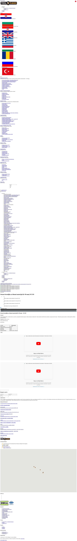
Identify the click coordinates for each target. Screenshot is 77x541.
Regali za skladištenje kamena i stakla (5, 125)
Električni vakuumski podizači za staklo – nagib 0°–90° (11, 227)
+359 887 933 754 (3, 283)
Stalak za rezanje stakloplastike (6, 169)
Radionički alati (4, 108)
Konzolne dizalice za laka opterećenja (7, 139)
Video (1, 332)
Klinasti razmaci (4, 109)
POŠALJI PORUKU (9, 283)
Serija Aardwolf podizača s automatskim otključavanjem (10, 80)
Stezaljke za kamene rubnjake (6, 86)
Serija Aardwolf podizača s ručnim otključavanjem (11, 195)
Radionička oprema (3, 100)
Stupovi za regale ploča (5, 128)
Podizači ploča (4, 98)
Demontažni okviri (4, 152)
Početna (1, 284)
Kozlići (5, 261)
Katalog (3, 11)
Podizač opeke (4, 96)
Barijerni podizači (4, 87)
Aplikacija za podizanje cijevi (8, 278)
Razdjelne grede (6, 205)
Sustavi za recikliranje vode (6, 113)
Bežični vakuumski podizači (6, 118)
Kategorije (3, 527)
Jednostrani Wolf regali (5, 155)
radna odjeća (4, 518)
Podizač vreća (4, 97)
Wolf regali (3, 154)
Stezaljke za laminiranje (5, 107)
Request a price (3, 397)
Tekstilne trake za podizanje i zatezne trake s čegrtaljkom (10, 112)
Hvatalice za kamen (5, 93)
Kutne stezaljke (6, 214)
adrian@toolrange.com (6, 446)
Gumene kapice (4, 131)
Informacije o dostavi (5, 532)
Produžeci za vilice (6, 247)
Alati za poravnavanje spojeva (6, 103)
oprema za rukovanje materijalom (6, 509)
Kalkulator (5, 280)
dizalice (3, 512)
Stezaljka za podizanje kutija (8, 209)
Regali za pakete (4, 129)
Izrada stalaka (6, 279)
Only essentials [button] (2, 540)
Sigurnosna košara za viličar (6, 146)
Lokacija (3, 276)
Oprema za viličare (3, 142)
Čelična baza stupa (6, 236)
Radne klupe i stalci (3, 162)
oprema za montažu (5, 516)
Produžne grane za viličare (7, 246)
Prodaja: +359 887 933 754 (7, 447)
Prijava (3, 281)
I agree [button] (6, 540)
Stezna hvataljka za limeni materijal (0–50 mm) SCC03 (23, 284)
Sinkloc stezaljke (6, 218)
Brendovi (3, 528)
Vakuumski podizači (3, 115)
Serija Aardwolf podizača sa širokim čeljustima (8, 81)
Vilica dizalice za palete (5, 99)
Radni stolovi (4, 164)
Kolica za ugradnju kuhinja (6, 174)
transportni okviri (4, 514)
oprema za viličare (4, 513)
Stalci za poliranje (4, 167)
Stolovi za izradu (4, 165)
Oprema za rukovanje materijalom (5, 90)
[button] (14, 185)
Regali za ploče (4, 127)
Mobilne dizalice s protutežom (6, 141)
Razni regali (4, 132)
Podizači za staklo (4, 82)
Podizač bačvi (4, 95)
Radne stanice (4, 170)
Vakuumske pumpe (5, 105)
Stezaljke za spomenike (5, 85)
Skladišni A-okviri (4, 133)
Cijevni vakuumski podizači (6, 122)
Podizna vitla (4, 140)
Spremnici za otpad (5, 110)
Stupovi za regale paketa (5, 130)
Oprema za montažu (3, 171)
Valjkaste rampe (6, 267)
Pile (2, 180)
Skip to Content (2, 0)
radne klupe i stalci (4, 515)
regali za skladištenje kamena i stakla (7, 511)
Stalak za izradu (4, 166)
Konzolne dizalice (4, 138)
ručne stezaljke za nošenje (12, 284)
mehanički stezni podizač (5, 508)
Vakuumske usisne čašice (7, 231)
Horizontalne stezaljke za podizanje (7, 84)
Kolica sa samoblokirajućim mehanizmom (8, 159)
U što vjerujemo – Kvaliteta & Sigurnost (9, 8)
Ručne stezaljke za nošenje (6, 106)
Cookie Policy (22, 538)
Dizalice (1, 135)
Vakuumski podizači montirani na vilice (7, 121)
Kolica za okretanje (5, 111)
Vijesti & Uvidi (6, 9)
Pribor (5, 203)
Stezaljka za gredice (5, 88)
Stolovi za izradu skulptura (6, 168)
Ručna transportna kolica (5, 160)
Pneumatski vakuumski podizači (6, 117)
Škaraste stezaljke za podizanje (6, 83)
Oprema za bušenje (5, 104)
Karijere (5, 273)
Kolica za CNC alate (7, 222)
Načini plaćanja (4, 533)
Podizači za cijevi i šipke (5, 94)
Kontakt (3, 10)
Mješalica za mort (4, 179)
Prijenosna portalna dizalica (8, 241)
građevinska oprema (5, 517)
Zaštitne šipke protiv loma (5, 175)
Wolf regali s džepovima (5, 153)
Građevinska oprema (3, 177)
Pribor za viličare (4, 147)
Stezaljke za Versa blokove (7, 199)
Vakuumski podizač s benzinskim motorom (8, 120)
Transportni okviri (4, 151)
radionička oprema (5, 284)
